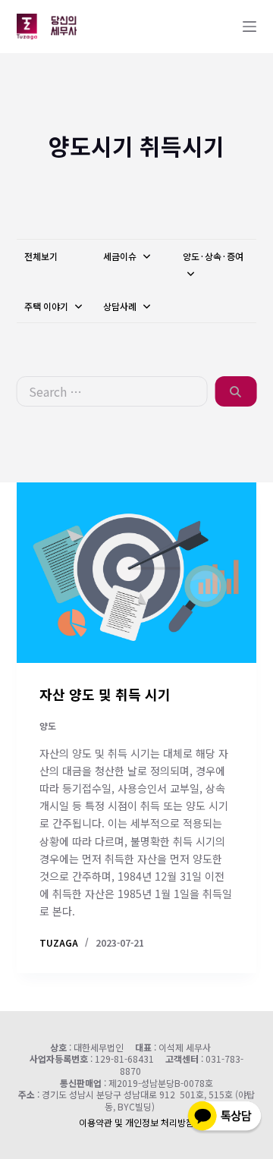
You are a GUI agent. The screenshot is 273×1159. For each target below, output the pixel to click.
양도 (47, 725)
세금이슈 (121, 256)
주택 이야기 (47, 306)
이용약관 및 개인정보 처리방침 (136, 1122)
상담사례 (121, 306)
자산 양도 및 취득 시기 (105, 694)
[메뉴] (249, 26)
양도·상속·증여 (213, 256)
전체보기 (41, 256)
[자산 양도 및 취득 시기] (137, 572)
